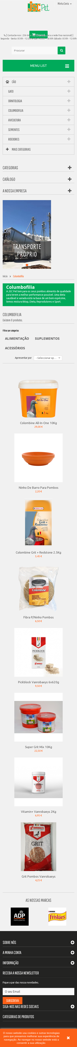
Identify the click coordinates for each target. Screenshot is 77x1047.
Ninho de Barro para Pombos (38, 487)
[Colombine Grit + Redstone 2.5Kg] (38, 522)
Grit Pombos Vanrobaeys (39, 876)
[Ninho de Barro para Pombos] (38, 457)
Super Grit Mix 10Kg (38, 746)
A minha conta (12, 952)
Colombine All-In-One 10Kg (38, 422)
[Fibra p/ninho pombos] (38, 587)
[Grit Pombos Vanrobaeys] (38, 846)
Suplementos (47, 338)
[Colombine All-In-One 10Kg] (38, 392)
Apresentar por (23, 357)
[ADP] (20, 916)
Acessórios (15, 348)
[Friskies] (57, 916)
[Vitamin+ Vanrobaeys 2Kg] (38, 781)
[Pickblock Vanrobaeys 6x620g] (38, 652)
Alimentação (17, 338)
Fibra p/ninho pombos (38, 617)
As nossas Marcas (38, 900)
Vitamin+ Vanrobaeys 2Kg (38, 811)
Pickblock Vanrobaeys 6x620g (38, 682)
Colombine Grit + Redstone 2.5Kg (38, 552)
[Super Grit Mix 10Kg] (38, 716)
